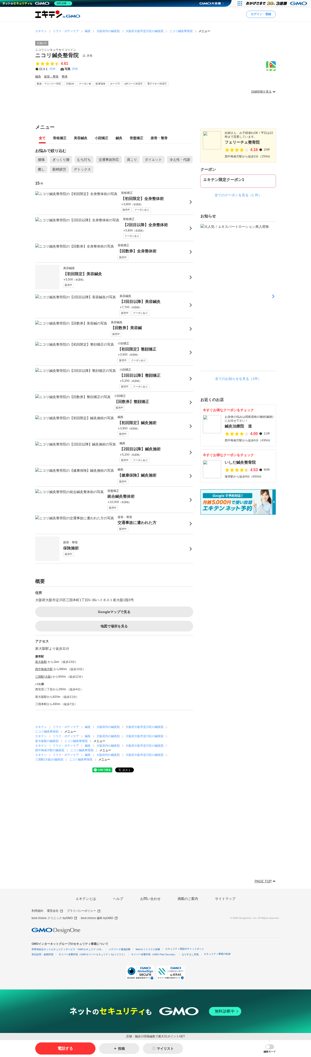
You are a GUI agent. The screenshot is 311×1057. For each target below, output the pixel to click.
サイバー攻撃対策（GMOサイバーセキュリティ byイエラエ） (92, 954)
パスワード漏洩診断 (119, 949)
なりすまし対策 (190, 954)
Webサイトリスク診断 (148, 949)
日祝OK (70, 83)
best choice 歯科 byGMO (97, 918)
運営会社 (53, 910)
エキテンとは (86, 899)
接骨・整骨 (159, 138)
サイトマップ (225, 899)
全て (42, 138)
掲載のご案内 (188, 899)
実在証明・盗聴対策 (42, 954)
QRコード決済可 (133, 83)
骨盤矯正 (136, 138)
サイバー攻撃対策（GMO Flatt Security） (154, 954)
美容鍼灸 (80, 138)
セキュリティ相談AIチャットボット (184, 948)
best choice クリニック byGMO (52, 918)
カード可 (115, 83)
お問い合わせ (150, 899)
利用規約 (37, 910)
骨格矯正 (60, 138)
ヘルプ (118, 899)
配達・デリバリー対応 (49, 83)
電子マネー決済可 (157, 83)
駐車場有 (100, 83)
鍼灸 (119, 138)
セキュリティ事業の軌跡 (217, 954)
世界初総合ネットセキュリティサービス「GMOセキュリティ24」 (68, 949)
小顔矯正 (101, 138)
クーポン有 (85, 83)
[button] (270, 1048)
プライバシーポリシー (81, 910)
